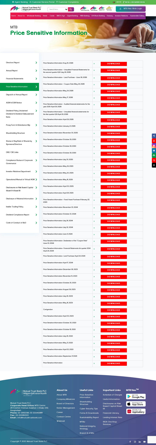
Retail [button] (45, 16)
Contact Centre (64, 417)
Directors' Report (13, 63)
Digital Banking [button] (72, 16)
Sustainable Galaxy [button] (137, 16)
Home (13, 16)
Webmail (61, 421)
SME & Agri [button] (61, 16)
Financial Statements (14, 79)
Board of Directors (65, 404)
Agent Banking (21, 2)
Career (60, 412)
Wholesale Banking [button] (34, 16)
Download (113, 64)
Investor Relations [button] (121, 16)
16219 (127, 2)
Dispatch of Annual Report (16, 95)
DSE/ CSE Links (12, 152)
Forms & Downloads (89, 413)
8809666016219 (137, 2)
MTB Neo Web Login (133, 9)
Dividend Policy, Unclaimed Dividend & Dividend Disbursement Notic (20, 114)
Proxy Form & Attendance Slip (18, 125)
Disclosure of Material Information (20, 199)
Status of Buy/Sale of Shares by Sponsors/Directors (19, 142)
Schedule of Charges (112, 395)
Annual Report (12, 71)
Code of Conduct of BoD (16, 223)
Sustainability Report (89, 418)
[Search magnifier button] (70, 9)
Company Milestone (66, 399)
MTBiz (82, 422)
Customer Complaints (69, 2)
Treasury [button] (110, 16)
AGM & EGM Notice (14, 103)
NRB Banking (84, 16)
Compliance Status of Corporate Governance (19, 162)
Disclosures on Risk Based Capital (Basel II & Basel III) (19, 189)
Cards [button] (52, 16)
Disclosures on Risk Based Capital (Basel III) (112, 406)
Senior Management (66, 408)
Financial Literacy (111, 413)
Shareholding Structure (15, 133)
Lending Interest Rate (112, 418)
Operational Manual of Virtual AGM (20, 180)
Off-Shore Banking (98, 16)
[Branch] (154, 165)
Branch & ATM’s (87, 433)
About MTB (62, 395)
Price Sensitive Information (17, 87)
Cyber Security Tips (89, 409)
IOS (148, 149)
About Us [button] (21, 16)
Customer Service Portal (43, 2)
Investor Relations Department (18, 172)
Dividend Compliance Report (17, 215)
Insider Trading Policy (14, 207)
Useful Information (111, 399)
